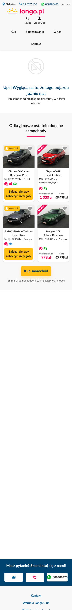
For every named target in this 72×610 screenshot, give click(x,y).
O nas (57, 31)
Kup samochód (36, 271)
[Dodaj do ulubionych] (30, 148)
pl (62, 4)
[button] (28, 20)
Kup (13, 31)
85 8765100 (30, 4)
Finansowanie (35, 31)
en (68, 4)
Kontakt (36, 44)
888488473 (52, 4)
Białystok (11, 4)
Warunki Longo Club (36, 603)
